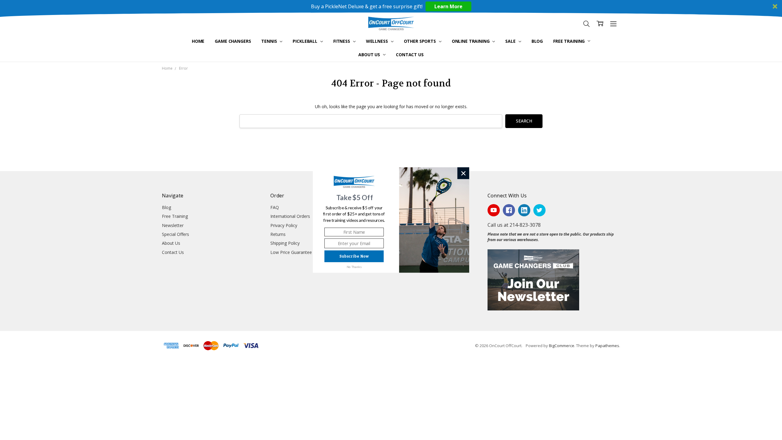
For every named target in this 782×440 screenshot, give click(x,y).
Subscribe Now (354, 256)
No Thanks (354, 267)
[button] (354, 198)
